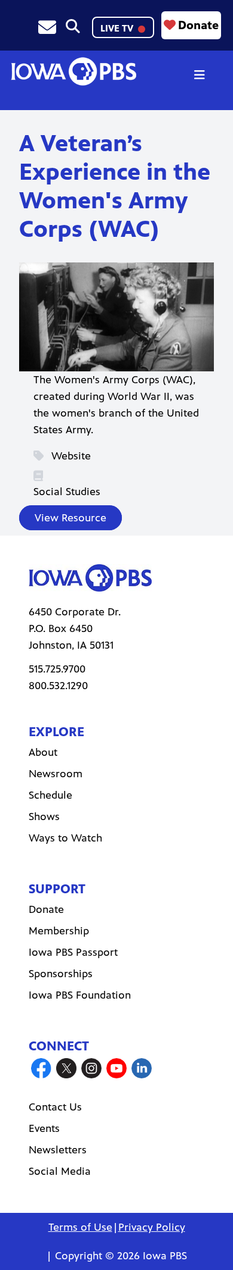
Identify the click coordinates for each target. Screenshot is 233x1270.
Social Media (60, 1171)
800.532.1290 (58, 685)
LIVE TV (118, 28)
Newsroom (55, 773)
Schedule (50, 795)
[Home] (73, 71)
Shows (44, 816)
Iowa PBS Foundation (80, 995)
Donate (198, 25)
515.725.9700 (57, 668)
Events (44, 1128)
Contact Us (55, 1106)
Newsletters (58, 1149)
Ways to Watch (65, 837)
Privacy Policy (151, 1227)
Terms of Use (80, 1227)
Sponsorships (61, 973)
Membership (59, 930)
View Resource (70, 517)
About (43, 752)
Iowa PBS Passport (73, 952)
